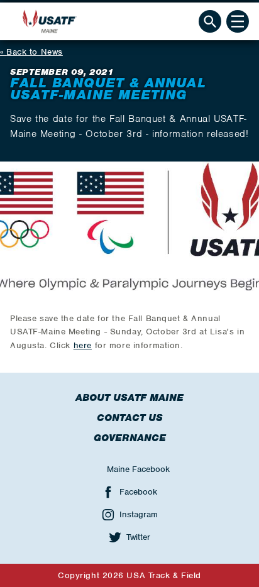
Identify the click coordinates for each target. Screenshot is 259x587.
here (83, 345)
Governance (130, 438)
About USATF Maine (129, 398)
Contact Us (130, 418)
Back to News (34, 52)
